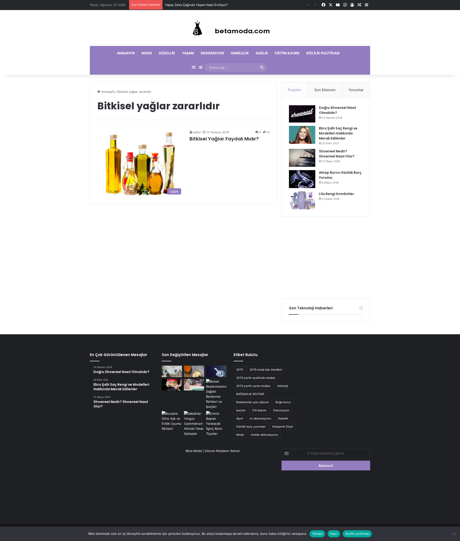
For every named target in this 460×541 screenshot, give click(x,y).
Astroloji (282, 386)
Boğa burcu (283, 402)
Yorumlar (356, 90)
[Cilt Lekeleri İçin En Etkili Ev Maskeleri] (194, 371)
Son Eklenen (325, 90)
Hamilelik (240, 53)
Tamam (317, 533)
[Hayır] (454, 533)
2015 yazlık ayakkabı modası (255, 377)
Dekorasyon (212, 53)
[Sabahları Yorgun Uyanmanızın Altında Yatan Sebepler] (194, 423)
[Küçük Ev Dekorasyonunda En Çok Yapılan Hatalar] (172, 371)
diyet (239, 418)
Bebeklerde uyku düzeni (252, 402)
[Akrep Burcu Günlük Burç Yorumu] (302, 179)
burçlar (241, 410)
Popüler (294, 90)
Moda (147, 53)
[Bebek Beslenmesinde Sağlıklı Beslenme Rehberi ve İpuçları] (216, 394)
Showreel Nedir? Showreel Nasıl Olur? (337, 154)
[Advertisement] (326, 257)
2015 (239, 369)
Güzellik (167, 53)
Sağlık (262, 53)
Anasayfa (126, 53)
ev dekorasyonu (260, 418)
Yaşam (188, 53)
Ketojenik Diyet (282, 426)
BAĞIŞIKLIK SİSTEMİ (250, 394)
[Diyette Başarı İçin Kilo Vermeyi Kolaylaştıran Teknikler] (172, 384)
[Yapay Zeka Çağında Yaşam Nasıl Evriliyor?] (216, 371)
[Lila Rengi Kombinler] (302, 200)
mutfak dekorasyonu (264, 434)
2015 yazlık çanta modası (253, 386)
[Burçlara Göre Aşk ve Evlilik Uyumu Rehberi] (172, 421)
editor (197, 132)
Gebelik (283, 418)
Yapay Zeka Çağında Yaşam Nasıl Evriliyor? (196, 5)
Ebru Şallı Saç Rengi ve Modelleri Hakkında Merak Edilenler (338, 133)
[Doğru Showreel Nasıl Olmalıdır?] (302, 114)
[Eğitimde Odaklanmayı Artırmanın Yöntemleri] (194, 384)
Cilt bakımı (259, 410)
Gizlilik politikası (322, 53)
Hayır (334, 533)
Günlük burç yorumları (251, 426)
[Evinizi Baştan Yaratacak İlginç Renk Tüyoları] (216, 423)
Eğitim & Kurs (287, 53)
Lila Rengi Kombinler (336, 193)
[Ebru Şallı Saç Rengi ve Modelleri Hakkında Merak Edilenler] (302, 135)
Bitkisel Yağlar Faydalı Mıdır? (224, 138)
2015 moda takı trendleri (266, 369)
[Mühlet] (230, 28)
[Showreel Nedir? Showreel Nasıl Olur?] (302, 158)
